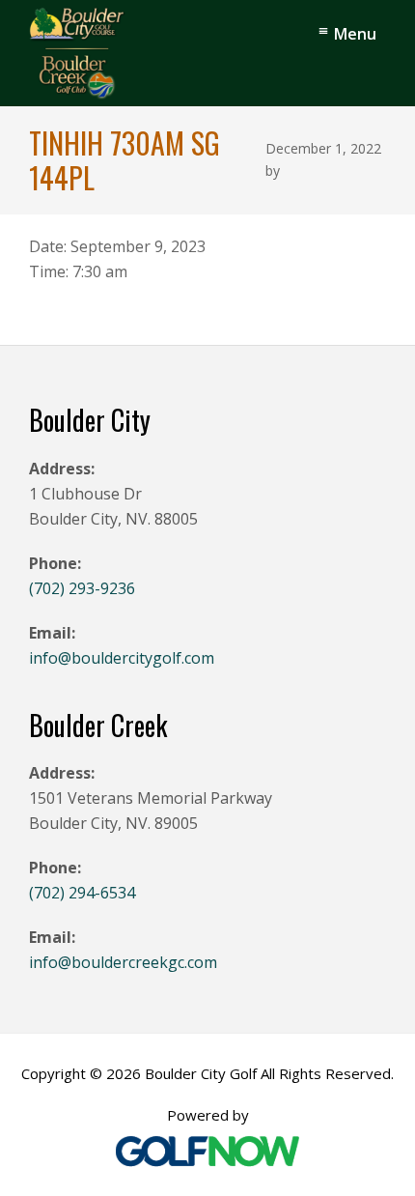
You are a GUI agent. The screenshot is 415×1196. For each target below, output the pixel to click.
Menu (355, 33)
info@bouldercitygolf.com (121, 658)
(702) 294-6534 (82, 892)
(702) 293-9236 (82, 588)
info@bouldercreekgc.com (123, 962)
